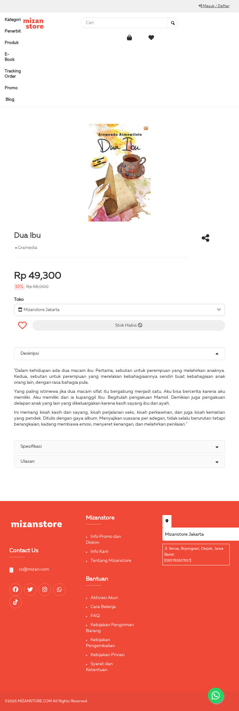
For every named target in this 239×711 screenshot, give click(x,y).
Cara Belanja (103, 607)
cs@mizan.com (34, 569)
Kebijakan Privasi (107, 655)
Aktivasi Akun (104, 598)
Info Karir (100, 551)
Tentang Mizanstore (111, 560)
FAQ (95, 616)
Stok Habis (126, 325)
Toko (19, 299)
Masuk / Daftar (215, 6)
